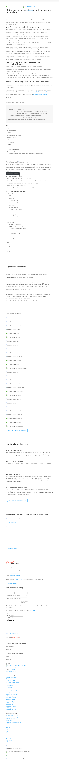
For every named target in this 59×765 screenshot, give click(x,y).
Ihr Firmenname (10, 590)
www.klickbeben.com (11, 671)
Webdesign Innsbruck (11, 706)
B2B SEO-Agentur (10, 720)
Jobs (10, 244)
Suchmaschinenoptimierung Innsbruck (15, 690)
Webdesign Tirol (10, 702)
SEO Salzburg (9, 687)
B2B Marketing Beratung (15, 224)
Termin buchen (12, 584)
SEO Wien (8, 689)
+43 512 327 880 (22, 665)
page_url (8, 615)
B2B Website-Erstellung (16, 233)
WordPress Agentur (15, 216)
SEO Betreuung (12, 205)
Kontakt (9, 251)
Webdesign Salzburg (11, 709)
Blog (10, 246)
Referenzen (9, 140)
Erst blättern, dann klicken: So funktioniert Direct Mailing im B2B (22, 183)
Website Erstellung (10, 718)
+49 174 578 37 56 (21, 667)
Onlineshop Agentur (11, 696)
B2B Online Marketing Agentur (16, 226)
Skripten (9, 144)
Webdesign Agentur (14, 214)
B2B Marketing (10, 222)
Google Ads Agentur (10, 680)
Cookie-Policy (9, 740)
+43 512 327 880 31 (14, 574)
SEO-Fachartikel (10, 142)
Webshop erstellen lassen (12, 694)
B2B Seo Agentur (15, 231)
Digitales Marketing (11, 130)
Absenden (10, 620)
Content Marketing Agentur (12, 682)
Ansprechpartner (10, 592)
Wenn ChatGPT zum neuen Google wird (16, 185)
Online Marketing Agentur (12, 675)
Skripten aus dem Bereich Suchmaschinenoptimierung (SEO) (23, 156)
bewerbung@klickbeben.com (40, 94)
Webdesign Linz (10, 704)
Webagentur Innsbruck (14, 203)
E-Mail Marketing (11, 132)
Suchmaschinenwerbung (13, 149)
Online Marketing (11, 194)
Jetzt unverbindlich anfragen (16, 431)
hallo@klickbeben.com (14, 575)
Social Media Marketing (12, 147)
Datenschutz (9, 610)
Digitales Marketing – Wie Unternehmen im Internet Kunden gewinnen (26, 153)
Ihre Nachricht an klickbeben (13, 603)
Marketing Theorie (11, 137)
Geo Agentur (9, 678)
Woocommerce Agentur (16, 209)
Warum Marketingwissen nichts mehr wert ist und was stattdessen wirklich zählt (26, 180)
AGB (7, 742)
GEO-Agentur (12, 195)
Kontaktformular (18, 579)
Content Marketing (13, 200)
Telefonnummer (10, 598)
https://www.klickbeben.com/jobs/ (38, 91)
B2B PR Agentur (9, 724)
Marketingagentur (13, 548)
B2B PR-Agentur (13, 238)
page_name (8, 613)
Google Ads (11, 198)
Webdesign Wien (10, 708)
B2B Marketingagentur (11, 713)
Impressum (8, 736)
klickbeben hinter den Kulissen (14, 135)
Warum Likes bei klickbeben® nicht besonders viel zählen (21, 188)
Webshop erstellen (13, 207)
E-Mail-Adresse (9, 595)
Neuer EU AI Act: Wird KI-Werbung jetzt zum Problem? (20, 178)
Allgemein (9, 128)
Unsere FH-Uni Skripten (12, 151)
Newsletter (8, 605)
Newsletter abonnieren (13, 173)
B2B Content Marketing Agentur (18, 228)
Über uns (9, 242)
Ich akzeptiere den (28, 610)
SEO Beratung (9, 685)
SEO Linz (8, 692)
